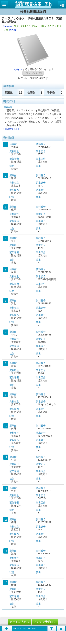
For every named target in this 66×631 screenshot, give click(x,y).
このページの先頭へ (51, 628)
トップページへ (61, 628)
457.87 (12, 30)
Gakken (7, 26)
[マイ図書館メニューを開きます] (62, 4)
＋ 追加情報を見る (11, 129)
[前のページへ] (7, 628)
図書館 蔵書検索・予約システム (33, 4)
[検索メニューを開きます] (4, 4)
